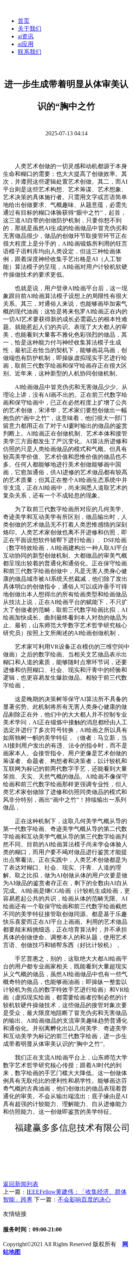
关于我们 (29, 28)
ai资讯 (26, 36)
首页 (24, 21)
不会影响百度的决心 (84, 1199)
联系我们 (29, 52)
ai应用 (26, 44)
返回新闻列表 (20, 1184)
